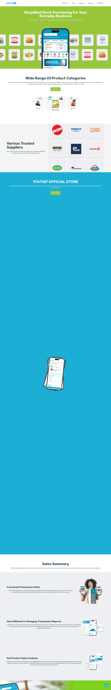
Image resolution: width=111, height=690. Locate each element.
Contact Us (82, 3)
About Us (90, 3)
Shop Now (55, 193)
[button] (65, 3)
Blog (73, 3)
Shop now (55, 89)
